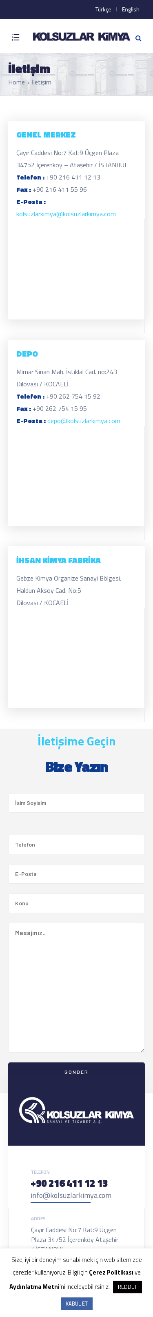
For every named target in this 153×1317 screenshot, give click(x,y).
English (131, 9)
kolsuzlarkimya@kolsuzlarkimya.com (66, 214)
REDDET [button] (127, 1287)
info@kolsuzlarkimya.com (71, 1195)
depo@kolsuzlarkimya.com (83, 421)
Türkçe (103, 9)
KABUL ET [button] (77, 1303)
